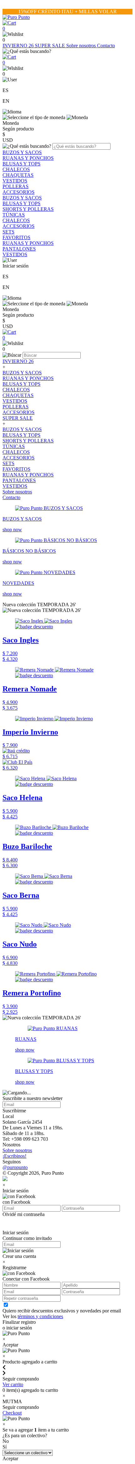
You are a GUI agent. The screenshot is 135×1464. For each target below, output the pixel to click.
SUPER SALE (50, 45)
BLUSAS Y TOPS (21, 163)
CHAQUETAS (18, 175)
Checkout (12, 1412)
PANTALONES (19, 248)
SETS (8, 231)
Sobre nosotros (81, 45)
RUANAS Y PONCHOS (28, 158)
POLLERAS (16, 186)
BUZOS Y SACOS (22, 152)
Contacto (106, 45)
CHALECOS (16, 169)
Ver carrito (13, 1384)
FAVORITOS (16, 237)
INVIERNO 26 (19, 45)
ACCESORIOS (19, 192)
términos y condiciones (40, 1316)
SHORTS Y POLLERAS (28, 209)
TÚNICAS (14, 214)
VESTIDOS (15, 180)
